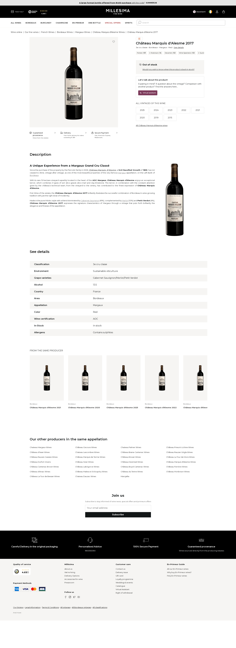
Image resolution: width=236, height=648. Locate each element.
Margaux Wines (82, 32)
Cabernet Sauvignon (90, 200)
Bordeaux (153, 47)
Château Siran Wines (84, 462)
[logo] (118, 12)
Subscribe (118, 514)
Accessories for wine (73, 579)
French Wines (47, 32)
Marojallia (125, 476)
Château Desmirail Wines (132, 462)
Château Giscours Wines (86, 447)
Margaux (163, 47)
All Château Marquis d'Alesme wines (151, 125)
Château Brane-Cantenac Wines (135, 452)
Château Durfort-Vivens (40, 462)
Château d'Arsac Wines (40, 471)
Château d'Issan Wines (40, 452)
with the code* (112, 3)
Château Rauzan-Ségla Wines (179, 452)
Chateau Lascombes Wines (87, 452)
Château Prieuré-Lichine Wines (180, 447)
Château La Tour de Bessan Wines (45, 476)
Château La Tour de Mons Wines (180, 457)
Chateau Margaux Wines (40, 447)
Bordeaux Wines (65, 32)
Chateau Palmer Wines (131, 447)
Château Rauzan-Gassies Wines (43, 457)
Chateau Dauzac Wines (85, 476)
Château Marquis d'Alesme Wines (109, 32)
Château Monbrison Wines (178, 471)
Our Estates (18, 607)
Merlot (125, 200)
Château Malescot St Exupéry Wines (91, 471)
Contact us (120, 569)
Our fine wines (32, 32)
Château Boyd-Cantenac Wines (135, 467)
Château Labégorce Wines (87, 467)
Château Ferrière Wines (176, 467)
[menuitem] (16, 23)
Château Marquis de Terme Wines (90, 457)
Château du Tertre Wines (132, 471)
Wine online (16, 32)
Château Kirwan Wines (131, 457)
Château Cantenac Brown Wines (44, 467)
